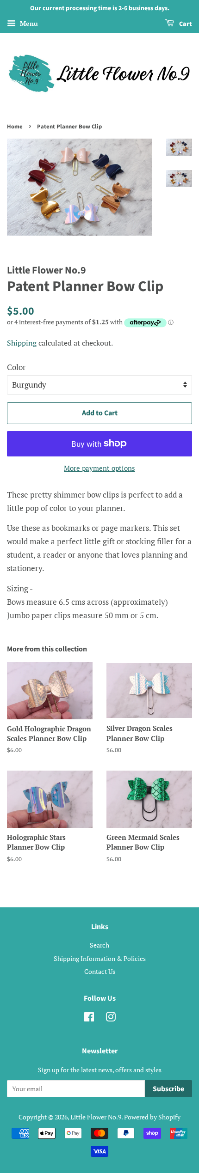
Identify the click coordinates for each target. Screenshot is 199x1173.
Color (16, 367)
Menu (28, 23)
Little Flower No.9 (95, 1116)
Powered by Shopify (152, 1116)
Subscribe (168, 1089)
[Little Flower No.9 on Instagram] (111, 1018)
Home (15, 126)
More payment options (99, 468)
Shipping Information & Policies (100, 958)
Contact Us (99, 971)
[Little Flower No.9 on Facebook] (89, 1018)
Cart (185, 24)
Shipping (22, 343)
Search (99, 945)
